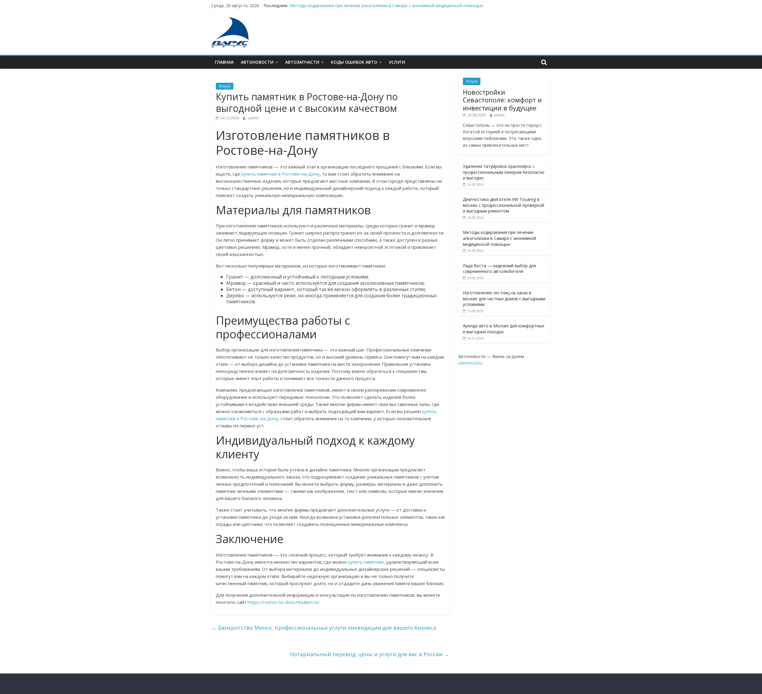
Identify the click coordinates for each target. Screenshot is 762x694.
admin (253, 118)
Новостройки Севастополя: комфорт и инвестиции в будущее (502, 99)
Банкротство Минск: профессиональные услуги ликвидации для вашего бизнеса (323, 627)
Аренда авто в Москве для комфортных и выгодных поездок (503, 329)
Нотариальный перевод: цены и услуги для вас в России (369, 654)
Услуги (397, 62)
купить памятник (366, 562)
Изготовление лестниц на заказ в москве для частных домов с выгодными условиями (504, 298)
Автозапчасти (302, 62)
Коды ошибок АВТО (354, 62)
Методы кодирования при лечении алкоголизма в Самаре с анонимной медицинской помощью (386, 5)
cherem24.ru (470, 363)
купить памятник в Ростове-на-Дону (280, 174)
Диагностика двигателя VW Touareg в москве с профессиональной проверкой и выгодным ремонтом (503, 205)
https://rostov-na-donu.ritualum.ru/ (283, 602)
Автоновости (257, 62)
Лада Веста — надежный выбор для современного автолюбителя (499, 268)
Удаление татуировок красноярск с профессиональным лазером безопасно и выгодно (503, 172)
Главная (224, 62)
